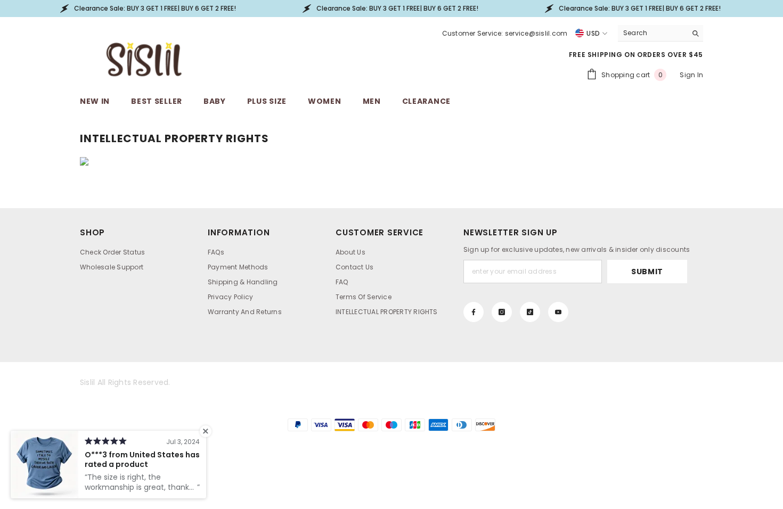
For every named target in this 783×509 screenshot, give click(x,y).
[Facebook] (473, 312)
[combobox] (652, 33)
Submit (647, 271)
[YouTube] (558, 312)
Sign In (691, 74)
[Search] (660, 33)
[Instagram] (502, 312)
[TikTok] (530, 312)
